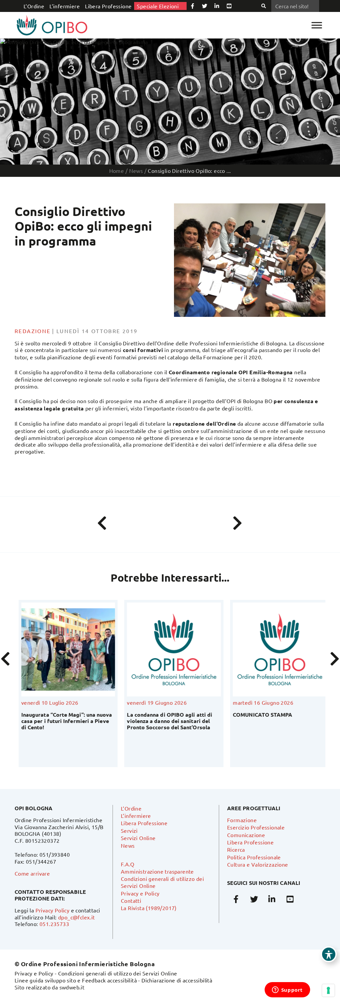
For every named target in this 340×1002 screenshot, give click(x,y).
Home (116, 170)
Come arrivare (32, 873)
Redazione (33, 330)
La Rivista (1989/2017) (149, 907)
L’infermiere (64, 6)
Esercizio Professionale (256, 827)
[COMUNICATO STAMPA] (276, 649)
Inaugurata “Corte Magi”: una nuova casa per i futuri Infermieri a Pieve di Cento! (62, 721)
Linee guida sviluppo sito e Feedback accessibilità (76, 980)
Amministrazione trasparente (157, 871)
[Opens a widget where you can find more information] (287, 990)
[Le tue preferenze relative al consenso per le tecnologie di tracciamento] (328, 990)
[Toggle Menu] (316, 25)
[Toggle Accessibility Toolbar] (329, 954)
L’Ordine (34, 6)
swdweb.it (72, 987)
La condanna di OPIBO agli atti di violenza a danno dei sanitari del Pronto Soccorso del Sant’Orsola (166, 721)
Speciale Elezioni (158, 6)
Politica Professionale (254, 857)
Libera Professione (108, 6)
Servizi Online (138, 837)
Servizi (129, 830)
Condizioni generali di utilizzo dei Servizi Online (117, 973)
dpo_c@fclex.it (76, 917)
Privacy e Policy (140, 893)
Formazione (242, 820)
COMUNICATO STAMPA (258, 714)
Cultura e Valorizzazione (257, 864)
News (128, 845)
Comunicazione (246, 834)
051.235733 (54, 923)
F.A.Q (127, 864)
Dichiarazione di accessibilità (176, 980)
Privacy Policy (53, 910)
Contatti (131, 900)
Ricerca (236, 849)
